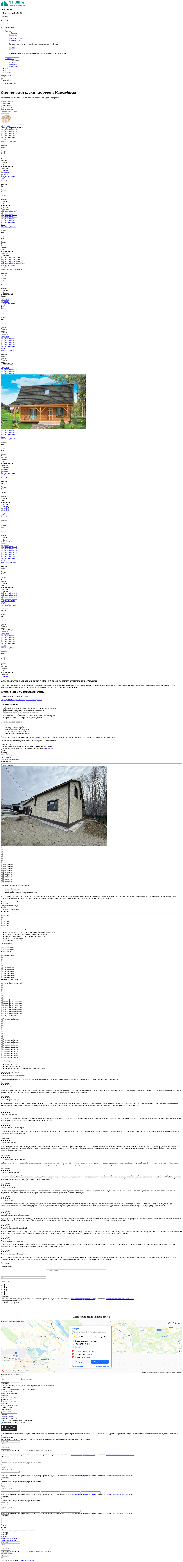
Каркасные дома (18, 124)
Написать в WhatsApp (9, 1538)
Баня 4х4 (4, 180)
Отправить (5, 1383)
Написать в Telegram (8, 1540)
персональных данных (46, 1386)
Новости (4, 1389)
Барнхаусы (5, 113)
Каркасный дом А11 (8, 350)
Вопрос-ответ (30, 1389)
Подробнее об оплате (9, 1413)
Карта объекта (48, 748)
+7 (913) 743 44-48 (7, 27)
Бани (8, 126)
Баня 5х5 (4, 516)
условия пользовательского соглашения (120, 1299)
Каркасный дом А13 (8, 648)
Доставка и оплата (7, 1417)
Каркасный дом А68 (8, 439)
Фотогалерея (12, 1389)
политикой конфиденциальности (83, 1299)
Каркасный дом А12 (8, 605)
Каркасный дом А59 (8, 141)
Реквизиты (21, 1389)
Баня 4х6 (4, 477)
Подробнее (5, 170)
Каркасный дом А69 (8, 562)
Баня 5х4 (4, 308)
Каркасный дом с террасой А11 (12, 269)
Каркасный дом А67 (8, 227)
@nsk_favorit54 (19, 700)
